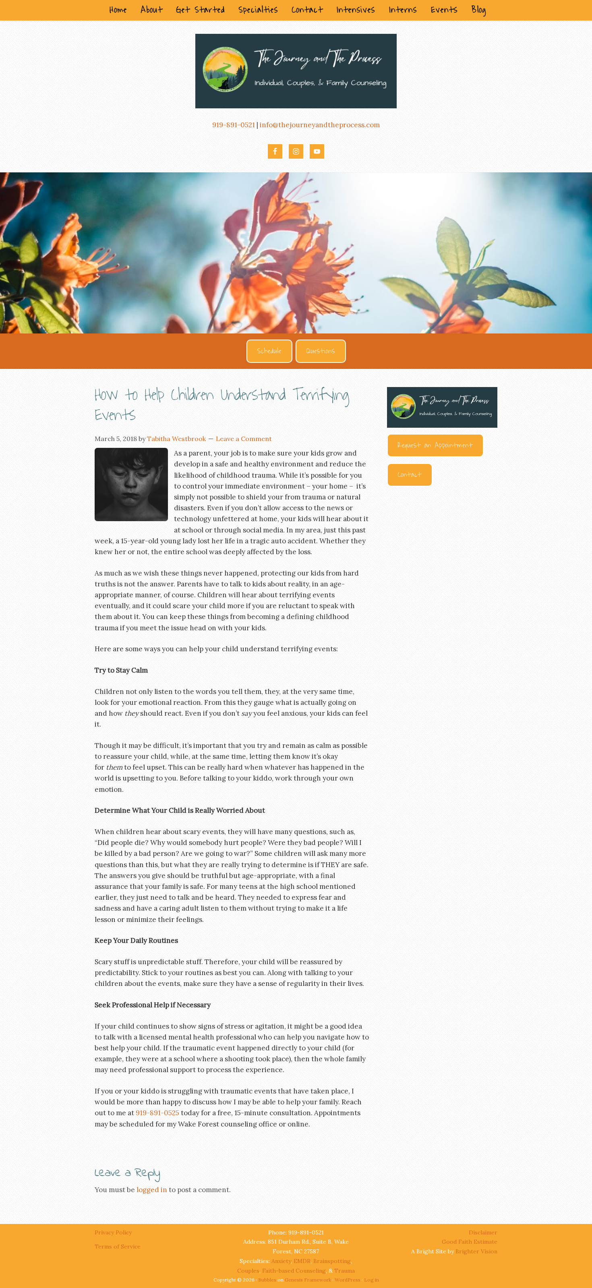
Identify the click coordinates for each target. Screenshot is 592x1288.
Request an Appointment (435, 445)
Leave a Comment (244, 439)
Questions (320, 351)
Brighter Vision (476, 1251)
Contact (410, 475)
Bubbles (267, 1280)
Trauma (344, 1270)
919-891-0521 (233, 124)
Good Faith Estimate (469, 1241)
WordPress (347, 1280)
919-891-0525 (157, 1112)
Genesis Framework (308, 1280)
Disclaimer (483, 1232)
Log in (371, 1280)
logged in (152, 1189)
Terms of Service (118, 1246)
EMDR (302, 1261)
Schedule (269, 351)
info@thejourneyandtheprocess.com (320, 124)
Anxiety (281, 1261)
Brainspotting (332, 1261)
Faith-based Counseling (294, 1270)
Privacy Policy (114, 1232)
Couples (248, 1270)
